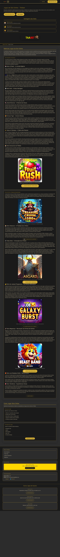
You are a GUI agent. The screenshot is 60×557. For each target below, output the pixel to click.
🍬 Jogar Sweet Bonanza (30, 282)
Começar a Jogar (30, 438)
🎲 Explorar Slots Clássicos (30, 239)
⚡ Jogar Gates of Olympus (30, 326)
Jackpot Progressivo (8, 455)
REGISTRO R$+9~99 (52, 1)
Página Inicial (5, 44)
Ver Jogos (20, 14)
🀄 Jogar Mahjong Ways (30, 371)
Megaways (6, 457)
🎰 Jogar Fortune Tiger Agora (30, 185)
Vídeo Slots (6, 453)
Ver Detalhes (30, 492)
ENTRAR (43, 1)
